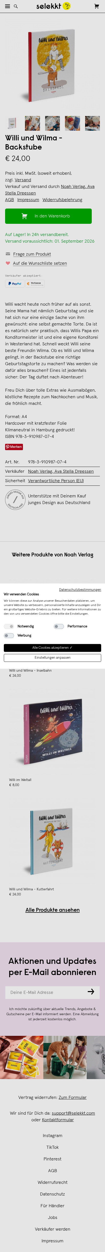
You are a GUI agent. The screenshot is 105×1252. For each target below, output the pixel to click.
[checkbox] (9, 626)
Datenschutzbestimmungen (80, 590)
